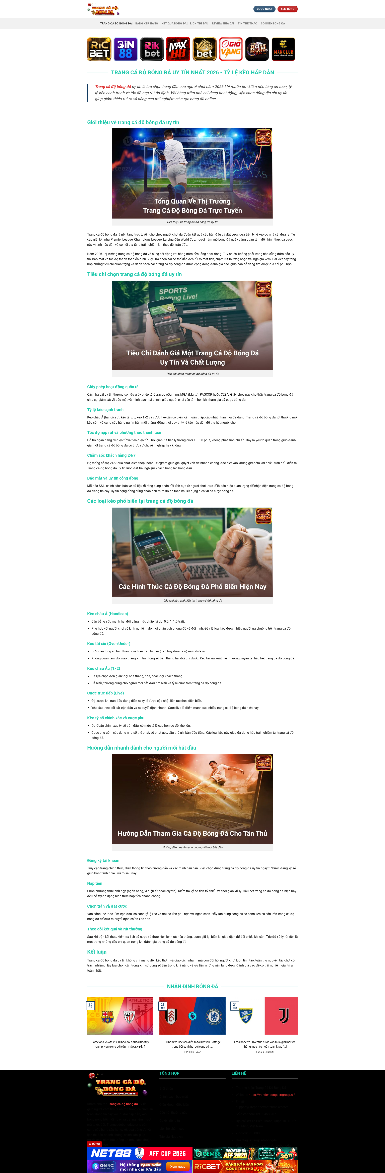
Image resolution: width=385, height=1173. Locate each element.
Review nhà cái (223, 23)
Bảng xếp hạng (146, 23)
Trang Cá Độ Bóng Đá (116, 23)
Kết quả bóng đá (174, 23)
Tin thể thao (247, 23)
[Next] (299, 1030)
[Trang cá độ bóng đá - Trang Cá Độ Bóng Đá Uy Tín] (105, 8)
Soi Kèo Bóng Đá (273, 23)
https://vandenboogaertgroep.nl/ (272, 1095)
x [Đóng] (94, 1144)
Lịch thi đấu (199, 23)
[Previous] (86, 1030)
